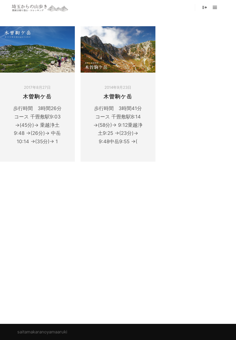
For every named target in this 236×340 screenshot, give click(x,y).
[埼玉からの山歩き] (40, 7)
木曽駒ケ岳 (37, 96)
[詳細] (204, 7)
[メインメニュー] (215, 7)
